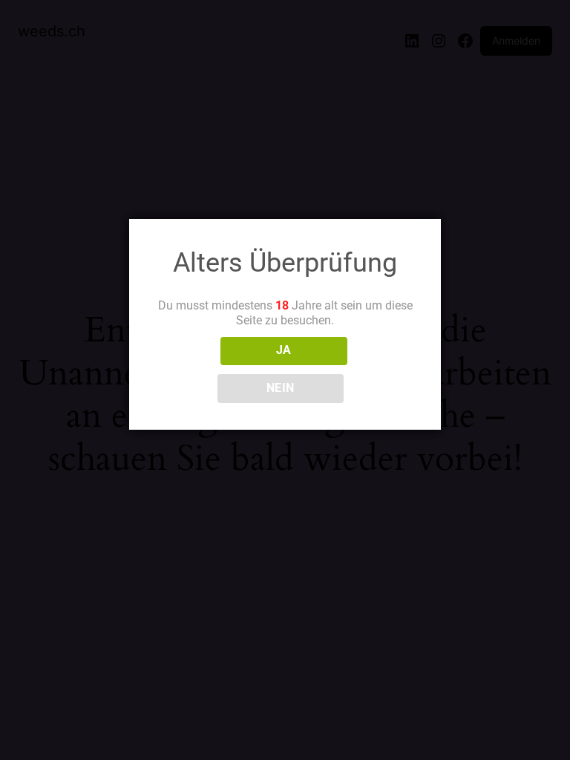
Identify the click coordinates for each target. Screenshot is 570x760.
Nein (280, 388)
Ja (284, 350)
